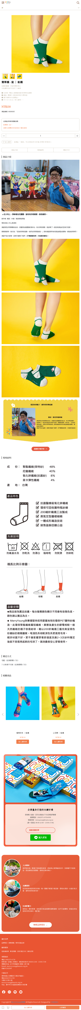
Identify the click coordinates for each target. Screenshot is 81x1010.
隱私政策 (30, 951)
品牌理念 (4, 943)
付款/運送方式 (21, 951)
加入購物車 (28, 1007)
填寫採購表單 (34, 830)
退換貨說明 (5, 951)
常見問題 (13, 951)
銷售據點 (11, 943)
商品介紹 (14, 150)
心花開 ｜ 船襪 (58, 733)
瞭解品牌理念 (40, 925)
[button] (78, 714)
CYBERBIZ (54, 1002)
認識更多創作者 (40, 449)
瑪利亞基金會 (20, 943)
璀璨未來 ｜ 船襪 (22, 733)
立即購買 (62, 1007)
